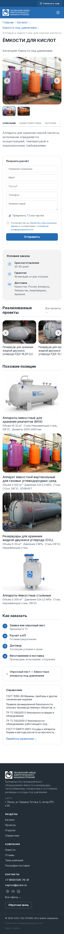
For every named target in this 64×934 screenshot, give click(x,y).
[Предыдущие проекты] (6, 333)
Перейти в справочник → (21, 738)
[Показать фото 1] (9, 111)
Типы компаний (14, 860)
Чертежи (50, 123)
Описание (9, 123)
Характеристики (30, 123)
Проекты (10, 825)
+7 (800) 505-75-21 (17, 879)
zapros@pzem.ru (16, 885)
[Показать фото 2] (23, 111)
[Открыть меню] (58, 12)
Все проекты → (53, 310)
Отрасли (10, 830)
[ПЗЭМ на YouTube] (13, 891)
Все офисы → (13, 897)
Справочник (12, 835)
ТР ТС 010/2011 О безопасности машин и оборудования (30, 714)
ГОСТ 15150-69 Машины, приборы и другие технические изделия (31, 698)
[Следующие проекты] (58, 333)
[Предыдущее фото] (7, 81)
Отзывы (9, 855)
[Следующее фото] (57, 81)
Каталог (22, 22)
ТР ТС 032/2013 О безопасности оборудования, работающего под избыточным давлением (26, 722)
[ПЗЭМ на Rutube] (7, 891)
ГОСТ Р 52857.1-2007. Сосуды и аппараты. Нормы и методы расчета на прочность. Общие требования (31, 731)
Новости (10, 849)
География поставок (17, 865)
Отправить (32, 236)
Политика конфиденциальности (24, 923)
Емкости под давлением (20, 27)
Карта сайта (12, 928)
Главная (8, 22)
